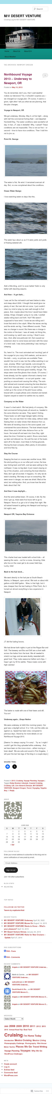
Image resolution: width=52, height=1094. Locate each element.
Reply (11, 790)
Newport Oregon (19, 788)
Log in (7, 1066)
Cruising (19, 780)
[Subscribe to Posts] (5, 951)
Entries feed (9, 1069)
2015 (6, 1029)
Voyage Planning (30, 780)
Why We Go (36, 1050)
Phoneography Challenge (14, 1043)
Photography (30, 1043)
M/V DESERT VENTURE (22, 15)
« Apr (12, 844)
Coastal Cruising (35, 783)
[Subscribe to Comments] (5, 957)
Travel (29, 788)
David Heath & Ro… (20, 989)
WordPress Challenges (13, 1054)
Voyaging (36, 788)
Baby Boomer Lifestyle (19, 783)
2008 (12, 1026)
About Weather (10, 56)
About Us (16, 51)
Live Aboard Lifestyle (23, 785)
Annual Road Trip (16, 1029)
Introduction (9, 1040)
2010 (26, 1026)
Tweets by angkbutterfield (14, 910)
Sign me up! (10, 870)
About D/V (28, 51)
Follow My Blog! (11, 851)
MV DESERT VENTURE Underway (18, 920)
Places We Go (24, 1046)
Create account (10, 1064)
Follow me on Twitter (14, 907)
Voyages (41, 780)
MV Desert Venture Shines (15, 931)
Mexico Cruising (23, 1040)
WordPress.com (11, 1075)
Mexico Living (39, 1040)
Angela (15, 967)
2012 (38, 1026)
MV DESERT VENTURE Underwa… (34, 967)
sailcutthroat (17, 982)
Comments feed (10, 1072)
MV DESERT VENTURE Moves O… (34, 997)
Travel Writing (40, 1046)
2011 (32, 1026)
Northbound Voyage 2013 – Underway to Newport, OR (18, 78)
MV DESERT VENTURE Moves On (18, 923)
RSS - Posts (11, 951)
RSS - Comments (13, 957)
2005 (6, 1026)
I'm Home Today (32, 1035)
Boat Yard (28, 1029)
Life (13, 785)
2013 (13, 780)
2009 (19, 1026)
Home (7, 51)
